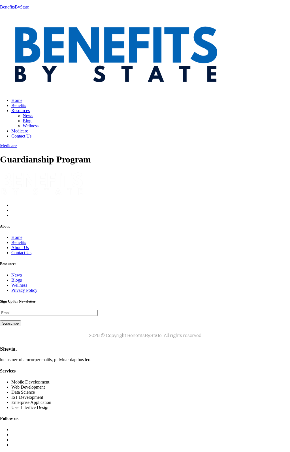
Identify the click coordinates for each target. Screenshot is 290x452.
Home (16, 100)
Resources (20, 110)
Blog (27, 120)
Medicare (19, 130)
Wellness (31, 125)
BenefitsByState (14, 7)
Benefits (18, 105)
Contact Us (21, 136)
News (28, 115)
